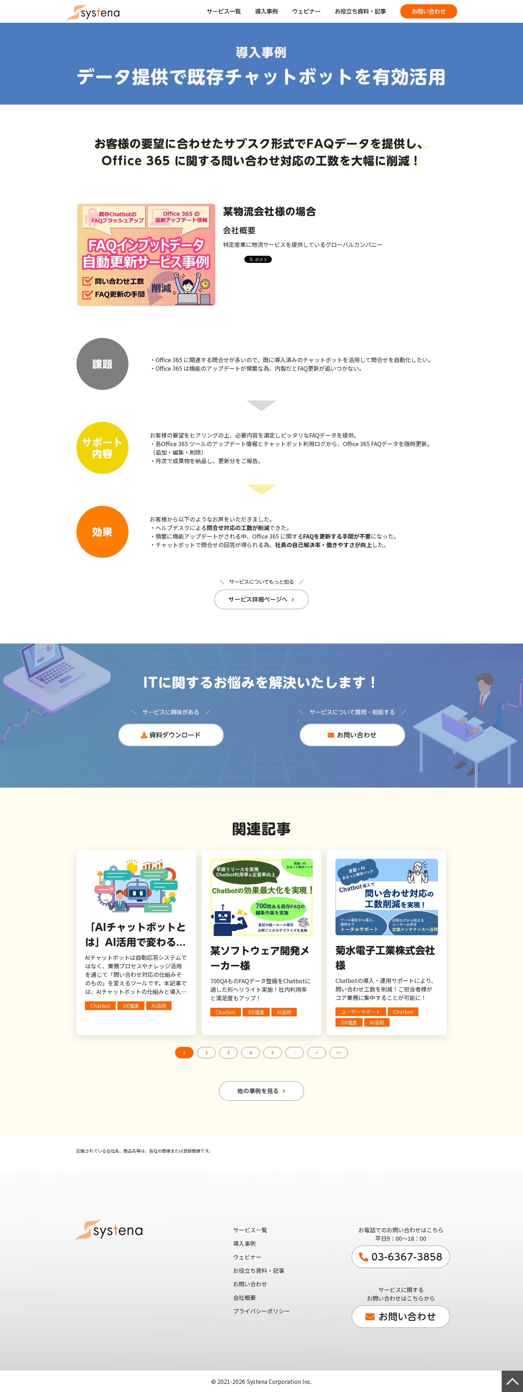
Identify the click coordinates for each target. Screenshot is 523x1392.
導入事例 (266, 11)
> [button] (317, 1052)
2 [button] (206, 1052)
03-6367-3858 (407, 1256)
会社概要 (244, 1297)
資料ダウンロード (175, 735)
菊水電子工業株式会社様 (385, 957)
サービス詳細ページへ (257, 599)
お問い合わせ (429, 11)
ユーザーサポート (361, 1011)
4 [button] (250, 1052)
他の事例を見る (258, 1091)
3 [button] (228, 1052)
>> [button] (338, 1052)
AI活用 (159, 1005)
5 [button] (272, 1052)
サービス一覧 (224, 11)
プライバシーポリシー (261, 1311)
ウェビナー (306, 11)
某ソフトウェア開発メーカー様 (260, 958)
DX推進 (131, 1005)
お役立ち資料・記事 (360, 11)
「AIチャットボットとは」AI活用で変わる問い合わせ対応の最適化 (135, 935)
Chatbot (100, 1005)
